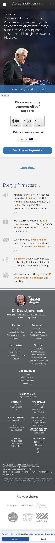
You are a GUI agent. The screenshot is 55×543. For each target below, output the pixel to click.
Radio (16, 325)
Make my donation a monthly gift (28, 132)
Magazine (16, 345)
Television (38, 325)
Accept (15, 539)
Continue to (27, 150)
